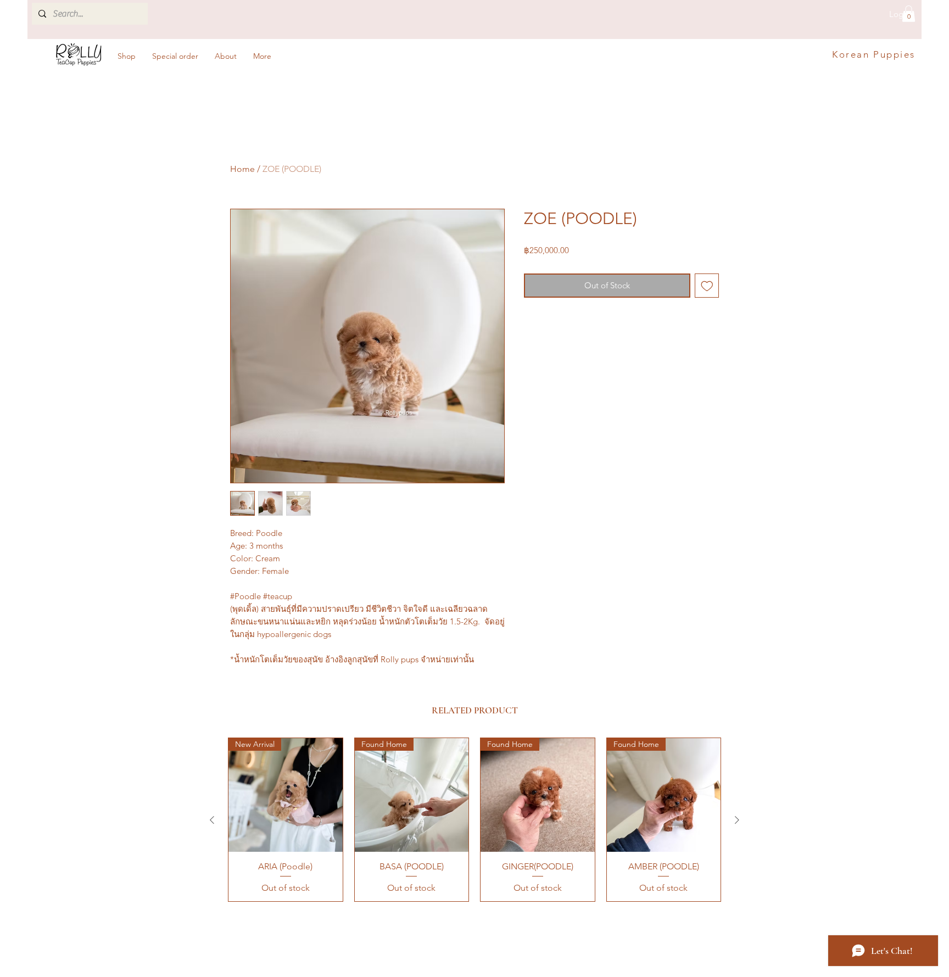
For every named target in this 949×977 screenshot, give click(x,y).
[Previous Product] (212, 820)
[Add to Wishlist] (707, 285)
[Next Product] (737, 820)
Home (242, 169)
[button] (908, 13)
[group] (474, 820)
